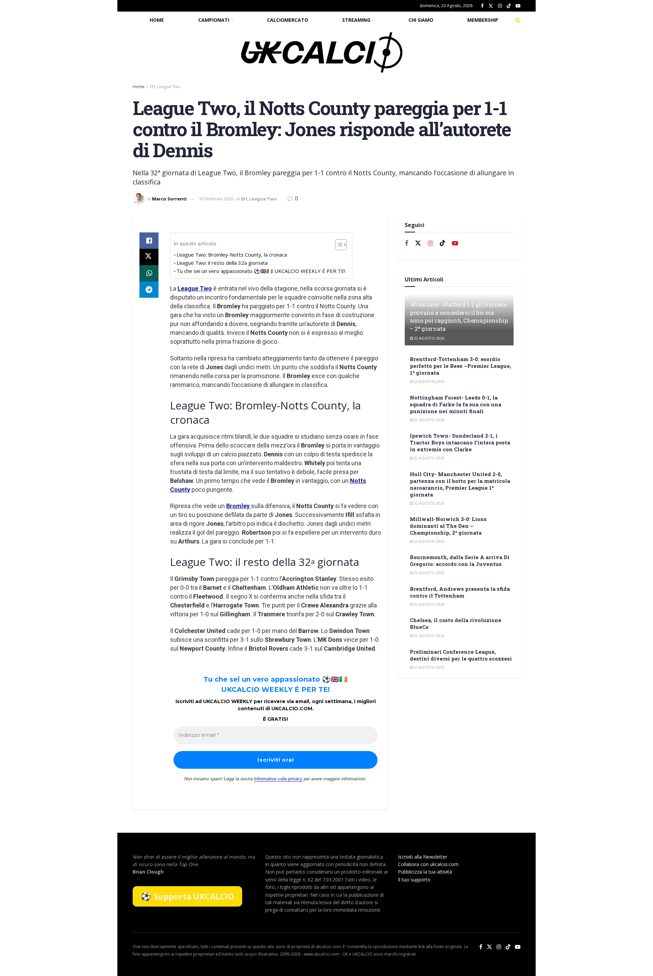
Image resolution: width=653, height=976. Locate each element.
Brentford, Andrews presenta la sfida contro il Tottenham (460, 592)
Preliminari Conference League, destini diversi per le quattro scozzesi (461, 655)
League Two (195, 288)
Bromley (238, 505)
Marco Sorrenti (169, 199)
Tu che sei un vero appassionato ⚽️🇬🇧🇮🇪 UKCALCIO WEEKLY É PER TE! (261, 270)
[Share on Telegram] (148, 289)
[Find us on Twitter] (490, 6)
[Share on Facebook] (148, 240)
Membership (482, 20)
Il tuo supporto (414, 879)
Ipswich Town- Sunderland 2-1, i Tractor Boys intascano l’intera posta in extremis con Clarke (460, 442)
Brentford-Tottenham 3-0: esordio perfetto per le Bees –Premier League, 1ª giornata (460, 366)
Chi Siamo (420, 20)
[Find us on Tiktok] (442, 243)
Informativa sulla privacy (278, 778)
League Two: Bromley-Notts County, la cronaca (232, 254)
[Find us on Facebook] (482, 6)
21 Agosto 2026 (428, 667)
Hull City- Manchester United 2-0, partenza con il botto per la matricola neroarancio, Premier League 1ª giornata (460, 484)
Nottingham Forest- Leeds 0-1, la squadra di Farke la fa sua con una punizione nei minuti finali (455, 404)
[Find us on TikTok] (509, 6)
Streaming (356, 20)
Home (157, 20)
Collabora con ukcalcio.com (428, 864)
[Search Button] (517, 20)
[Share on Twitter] (148, 257)
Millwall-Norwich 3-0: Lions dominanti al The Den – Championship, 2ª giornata (448, 526)
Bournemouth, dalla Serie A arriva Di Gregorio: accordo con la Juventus (459, 560)
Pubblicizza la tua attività (425, 871)
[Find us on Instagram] (500, 6)
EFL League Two (165, 87)
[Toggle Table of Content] (337, 244)
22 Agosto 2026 (428, 338)
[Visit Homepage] (322, 52)
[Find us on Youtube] (518, 6)
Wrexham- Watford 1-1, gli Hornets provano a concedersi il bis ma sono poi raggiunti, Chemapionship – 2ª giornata (459, 316)
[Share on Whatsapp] (148, 273)
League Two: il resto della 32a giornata (222, 262)
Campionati (213, 20)
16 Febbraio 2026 (216, 199)
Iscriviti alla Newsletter (422, 856)
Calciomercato (287, 20)
